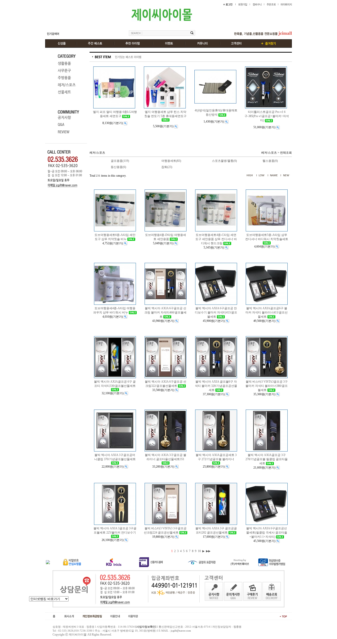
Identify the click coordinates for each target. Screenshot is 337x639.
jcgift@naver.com (181, 630)
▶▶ (208, 551)
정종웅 (237, 626)
